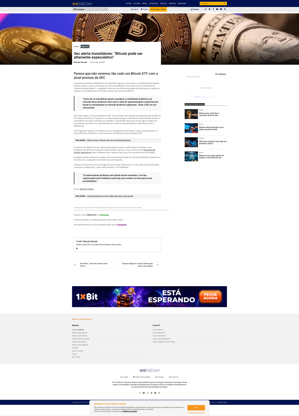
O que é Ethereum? (159, 333)
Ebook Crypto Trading (158, 9)
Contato (125, 377)
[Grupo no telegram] (221, 9)
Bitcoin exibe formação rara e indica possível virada (211, 128)
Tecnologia (153, 3)
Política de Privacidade (142, 377)
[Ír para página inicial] (90, 3)
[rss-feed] (225, 9)
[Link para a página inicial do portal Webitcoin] (149, 370)
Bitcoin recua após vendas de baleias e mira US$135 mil (211, 157)
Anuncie (196, 9)
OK (196, 407)
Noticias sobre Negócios (80, 345)
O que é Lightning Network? (162, 339)
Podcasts (75, 348)
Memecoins (182, 3)
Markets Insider (87, 189)
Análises (163, 3)
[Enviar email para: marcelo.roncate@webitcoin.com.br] (77, 248)
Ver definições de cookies (196, 413)
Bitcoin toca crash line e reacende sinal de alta (209, 114)
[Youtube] (217, 9)
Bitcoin (128, 3)
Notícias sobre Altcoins (79, 336)
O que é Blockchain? (159, 336)
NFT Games (76, 357)
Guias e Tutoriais (77, 351)
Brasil (144, 3)
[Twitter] (209, 9)
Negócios (172, 3)
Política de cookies (130, 411)
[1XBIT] (149, 296)
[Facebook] (213, 9)
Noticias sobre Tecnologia (80, 339)
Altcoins (137, 3)
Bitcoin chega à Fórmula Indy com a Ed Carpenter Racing (108, 140)
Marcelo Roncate (90, 241)
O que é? (135, 9)
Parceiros (175, 377)
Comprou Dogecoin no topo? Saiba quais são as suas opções (110, 196)
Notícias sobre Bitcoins (79, 333)
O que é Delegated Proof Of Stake (164, 342)
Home (76, 46)
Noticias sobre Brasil (79, 342)
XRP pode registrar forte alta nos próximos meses (213, 143)
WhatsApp (104, 215)
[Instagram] (205, 9)
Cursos (145, 9)
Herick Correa (222, 402)
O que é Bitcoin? (158, 330)
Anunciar (160, 377)
